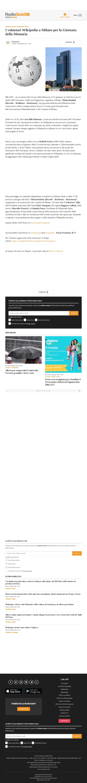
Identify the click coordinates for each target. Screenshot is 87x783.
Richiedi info (23, 709)
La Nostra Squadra (64, 686)
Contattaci (64, 721)
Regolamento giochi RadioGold (67, 758)
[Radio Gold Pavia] (17, 15)
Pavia (27, 27)
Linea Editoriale (51, 758)
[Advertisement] (43, 177)
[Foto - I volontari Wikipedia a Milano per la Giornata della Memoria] (43, 69)
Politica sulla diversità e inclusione (17, 758)
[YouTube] (21, 682)
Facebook (35, 223)
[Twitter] (16, 682)
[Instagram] (26, 682)
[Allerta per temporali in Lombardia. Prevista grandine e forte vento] (23, 350)
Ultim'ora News (64, 695)
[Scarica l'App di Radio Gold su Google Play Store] (33, 691)
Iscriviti (74, 313)
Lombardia (20, 27)
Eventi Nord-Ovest (44, 320)
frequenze (50, 233)
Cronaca (8, 368)
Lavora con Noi (64, 716)
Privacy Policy (31, 324)
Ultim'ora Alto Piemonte (64, 704)
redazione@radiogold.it (50, 778)
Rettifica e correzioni (46, 760)
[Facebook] (10, 682)
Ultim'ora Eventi (64, 707)
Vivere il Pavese (10, 27)
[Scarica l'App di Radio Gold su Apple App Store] (13, 691)
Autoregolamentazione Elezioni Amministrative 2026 (43, 763)
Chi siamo (64, 683)
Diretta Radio (64, 710)
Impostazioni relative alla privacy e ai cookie (43, 767)
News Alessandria (17, 320)
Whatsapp (64, 692)
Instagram (45, 223)
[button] (79, 391)
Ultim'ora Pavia (64, 701)
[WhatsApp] (36, 682)
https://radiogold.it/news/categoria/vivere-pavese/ (34, 241)
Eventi (53, 377)
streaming (34, 233)
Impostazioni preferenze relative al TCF (43, 765)
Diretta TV (64, 713)
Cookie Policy (48, 756)
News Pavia (30, 320)
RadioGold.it (49, 774)
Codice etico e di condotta (37, 758)
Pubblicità (64, 689)
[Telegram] (31, 682)
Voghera (15, 632)
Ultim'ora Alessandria (64, 698)
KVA (49, 780)
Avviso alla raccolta (43, 769)
